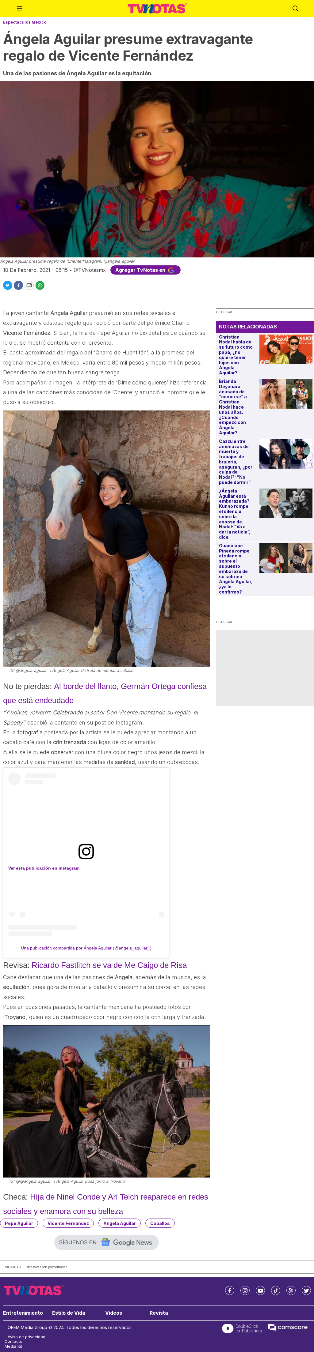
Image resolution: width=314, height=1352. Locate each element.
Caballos (160, 1223)
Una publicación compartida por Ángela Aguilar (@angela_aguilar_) (86, 948)
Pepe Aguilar (19, 1223)
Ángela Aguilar (119, 1223)
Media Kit (13, 1346)
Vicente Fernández (68, 1223)
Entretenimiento (23, 1313)
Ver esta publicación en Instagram (43, 868)
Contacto (13, 1341)
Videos (113, 1313)
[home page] (157, 8)
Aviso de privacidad (26, 1337)
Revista (159, 1313)
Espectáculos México (24, 22)
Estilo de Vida (68, 1313)
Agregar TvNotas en (141, 270)
